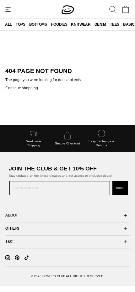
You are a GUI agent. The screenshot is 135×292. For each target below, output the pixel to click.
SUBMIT (120, 187)
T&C (9, 242)
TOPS (20, 24)
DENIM (100, 24)
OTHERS (12, 229)
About (11, 215)
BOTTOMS (38, 24)
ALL (8, 24)
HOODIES (59, 24)
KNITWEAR (80, 24)
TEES (114, 24)
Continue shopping (21, 88)
